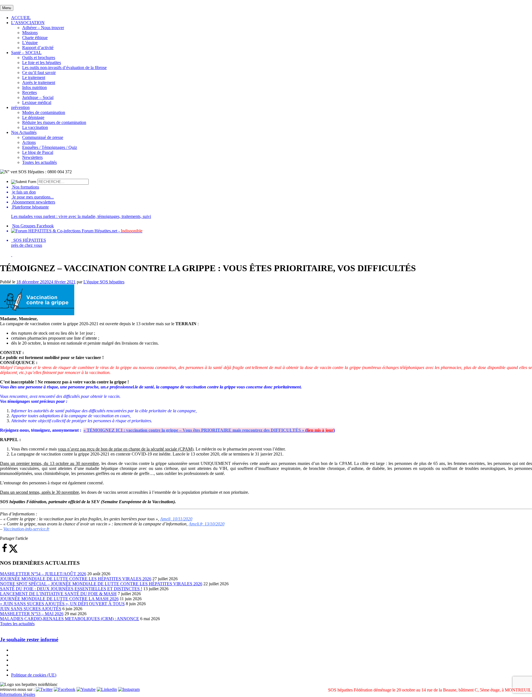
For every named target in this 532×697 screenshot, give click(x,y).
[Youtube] (86, 689)
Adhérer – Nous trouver (43, 27)
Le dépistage (33, 117)
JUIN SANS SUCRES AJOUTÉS (30, 608)
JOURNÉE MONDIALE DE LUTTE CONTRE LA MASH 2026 (59, 598)
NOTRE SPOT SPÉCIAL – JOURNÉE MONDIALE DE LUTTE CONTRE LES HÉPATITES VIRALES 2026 (101, 583)
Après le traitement (38, 82)
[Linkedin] (107, 689)
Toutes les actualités (39, 162)
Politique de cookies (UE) (33, 675)
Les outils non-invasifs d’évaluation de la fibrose (64, 67)
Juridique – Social (37, 97)
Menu (6, 8)
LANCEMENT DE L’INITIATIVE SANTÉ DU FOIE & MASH (58, 593)
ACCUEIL (21, 17)
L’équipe (30, 42)
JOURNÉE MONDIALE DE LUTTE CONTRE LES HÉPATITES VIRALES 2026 (75, 578)
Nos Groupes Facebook (33, 225)
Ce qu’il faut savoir (39, 72)
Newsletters (32, 157)
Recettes (29, 92)
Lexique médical (36, 102)
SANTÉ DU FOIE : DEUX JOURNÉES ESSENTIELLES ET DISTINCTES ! (71, 588)
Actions (29, 142)
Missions (30, 32)
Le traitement (33, 77)
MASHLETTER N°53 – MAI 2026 (31, 613)
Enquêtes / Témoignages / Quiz (49, 147)
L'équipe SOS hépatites (103, 281)
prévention (20, 107)
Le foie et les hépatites (41, 62)
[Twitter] (44, 689)
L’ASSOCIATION (28, 22)
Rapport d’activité (37, 47)
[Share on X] (13, 551)
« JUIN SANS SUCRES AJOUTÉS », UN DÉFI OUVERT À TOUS (62, 603)
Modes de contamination (43, 112)
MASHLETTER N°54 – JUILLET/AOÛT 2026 (43, 573)
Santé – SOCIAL (26, 52)
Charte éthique (35, 37)
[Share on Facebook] (4, 551)
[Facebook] (64, 689)
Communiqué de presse (42, 137)
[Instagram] (129, 689)
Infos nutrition (34, 87)
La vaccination (35, 127)
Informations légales (17, 694)
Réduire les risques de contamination (54, 122)
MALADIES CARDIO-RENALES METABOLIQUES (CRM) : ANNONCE (69, 618)
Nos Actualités (24, 132)
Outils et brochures (38, 57)
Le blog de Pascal (37, 152)
